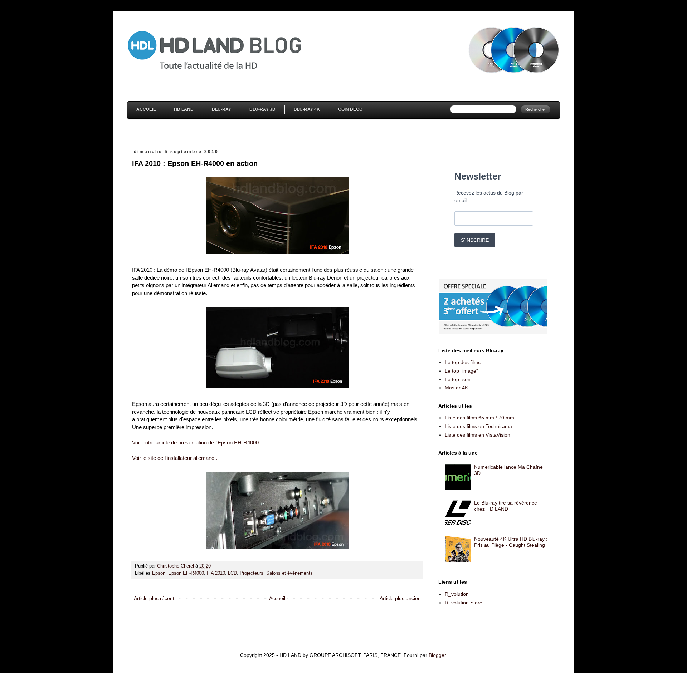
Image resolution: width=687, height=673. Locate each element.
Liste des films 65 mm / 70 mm (479, 418)
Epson (158, 573)
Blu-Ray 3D (262, 109)
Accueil (146, 109)
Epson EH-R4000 (186, 573)
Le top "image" (461, 371)
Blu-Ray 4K (307, 109)
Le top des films (463, 362)
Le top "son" (458, 379)
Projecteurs (251, 573)
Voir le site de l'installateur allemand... (175, 458)
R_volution (457, 594)
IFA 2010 (216, 573)
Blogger (437, 655)
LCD (232, 573)
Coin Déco (350, 109)
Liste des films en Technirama (478, 426)
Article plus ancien (400, 598)
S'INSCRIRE (475, 240)
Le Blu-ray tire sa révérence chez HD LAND (505, 506)
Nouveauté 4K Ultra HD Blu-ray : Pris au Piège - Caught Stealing (510, 542)
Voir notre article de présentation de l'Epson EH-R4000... (197, 442)
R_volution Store (463, 602)
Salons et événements (289, 573)
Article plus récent (154, 598)
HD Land (184, 109)
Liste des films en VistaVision (477, 435)
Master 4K (456, 387)
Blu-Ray (221, 109)
